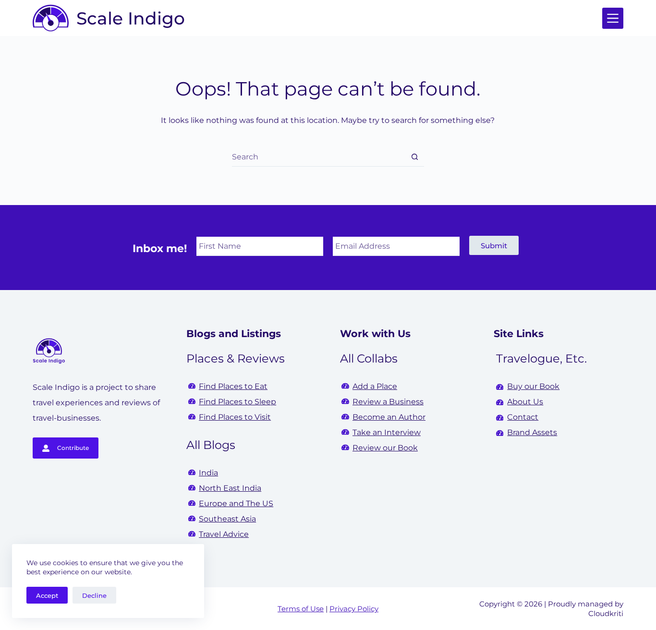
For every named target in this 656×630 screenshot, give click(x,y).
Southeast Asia (227, 518)
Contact (522, 417)
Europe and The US (236, 503)
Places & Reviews (235, 358)
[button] (494, 245)
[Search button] (414, 156)
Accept (47, 595)
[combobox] (318, 157)
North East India (230, 488)
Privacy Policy (353, 608)
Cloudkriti (605, 613)
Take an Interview (386, 432)
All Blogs (210, 445)
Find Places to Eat (233, 386)
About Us (525, 401)
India (208, 472)
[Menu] (612, 18)
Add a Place (374, 386)
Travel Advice (224, 534)
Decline (94, 595)
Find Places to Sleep (237, 401)
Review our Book (385, 447)
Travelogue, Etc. (541, 358)
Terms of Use (301, 608)
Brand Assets (532, 432)
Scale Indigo (130, 18)
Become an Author (388, 417)
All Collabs (369, 358)
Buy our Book (533, 386)
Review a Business (388, 401)
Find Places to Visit (235, 417)
